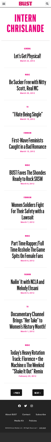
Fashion (27, 274)
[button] (3, 3)
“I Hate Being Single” (27, 113)
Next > (38, 392)
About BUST (11, 414)
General (27, 48)
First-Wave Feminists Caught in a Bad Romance (27, 142)
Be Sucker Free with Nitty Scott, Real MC (27, 84)
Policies (33, 420)
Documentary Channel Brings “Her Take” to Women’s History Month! (28, 319)
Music (27, 74)
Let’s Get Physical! (27, 54)
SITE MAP (42, 428)
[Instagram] (31, 406)
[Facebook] (19, 406)
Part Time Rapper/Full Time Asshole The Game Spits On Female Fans (27, 248)
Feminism (27, 132)
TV (27, 106)
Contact (26, 414)
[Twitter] (25, 406)
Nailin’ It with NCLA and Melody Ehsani (27, 283)
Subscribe (41, 414)
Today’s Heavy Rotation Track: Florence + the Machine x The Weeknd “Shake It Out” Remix (27, 360)
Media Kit (19, 420)
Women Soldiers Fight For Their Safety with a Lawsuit (27, 210)
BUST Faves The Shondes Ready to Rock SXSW (27, 174)
